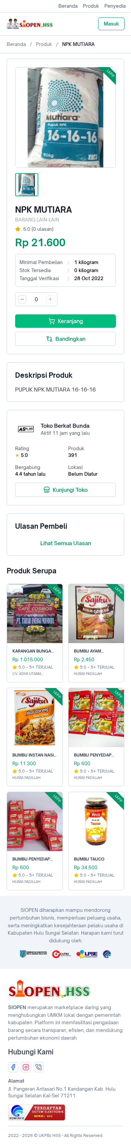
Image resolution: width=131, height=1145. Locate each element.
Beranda (68, 6)
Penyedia (115, 6)
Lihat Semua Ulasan (65, 543)
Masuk (111, 24)
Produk (91, 6)
